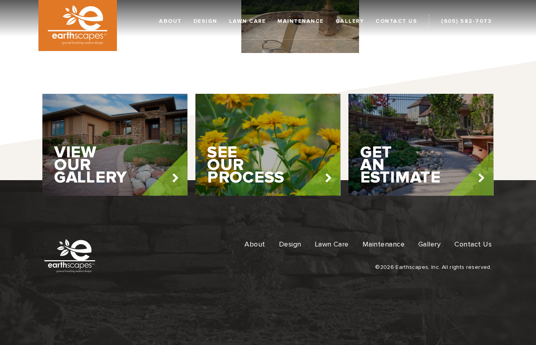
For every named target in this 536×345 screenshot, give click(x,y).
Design (205, 21)
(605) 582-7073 (466, 21)
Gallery (349, 21)
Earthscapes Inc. (78, 25)
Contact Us (396, 21)
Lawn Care (247, 21)
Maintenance (300, 21)
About (170, 21)
